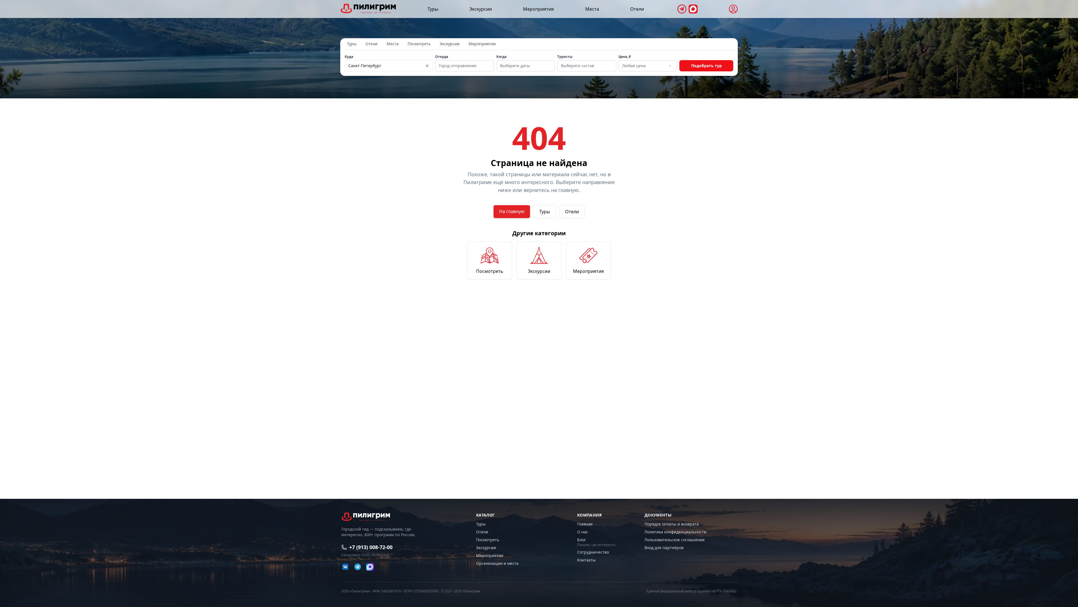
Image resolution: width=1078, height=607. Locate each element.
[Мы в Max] (693, 8)
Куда (349, 57)
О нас (582, 531)
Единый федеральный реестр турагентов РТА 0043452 (692, 591)
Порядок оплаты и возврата (672, 524)
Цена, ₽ (624, 57)
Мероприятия (538, 9)
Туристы (564, 57)
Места (592, 9)
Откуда (441, 57)
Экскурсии (480, 9)
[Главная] (368, 8)
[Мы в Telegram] (681, 8)
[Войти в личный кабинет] (733, 8)
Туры (433, 9)
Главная (585, 524)
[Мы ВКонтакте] (345, 567)
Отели (637, 9)
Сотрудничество (593, 552)
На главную (511, 211)
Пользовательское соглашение (675, 539)
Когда (501, 57)
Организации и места (497, 563)
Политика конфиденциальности (675, 531)
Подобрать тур (706, 65)
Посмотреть (419, 43)
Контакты (586, 560)
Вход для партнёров (664, 547)
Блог (581, 539)
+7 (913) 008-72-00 (370, 547)
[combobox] (647, 65)
